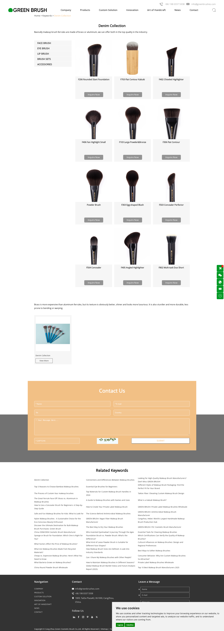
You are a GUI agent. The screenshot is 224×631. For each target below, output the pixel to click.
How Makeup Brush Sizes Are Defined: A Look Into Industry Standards (107, 551)
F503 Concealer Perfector (171, 204)
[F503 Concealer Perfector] (171, 183)
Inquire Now (94, 94)
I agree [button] (120, 625)
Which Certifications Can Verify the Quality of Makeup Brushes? (161, 537)
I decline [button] (130, 625)
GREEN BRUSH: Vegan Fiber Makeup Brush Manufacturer (104, 520)
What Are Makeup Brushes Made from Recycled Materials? (55, 551)
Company (66, 10)
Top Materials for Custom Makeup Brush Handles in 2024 (108, 493)
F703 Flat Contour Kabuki (132, 79)
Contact (194, 10)
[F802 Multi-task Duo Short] (171, 246)
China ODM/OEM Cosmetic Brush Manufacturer (55, 532)
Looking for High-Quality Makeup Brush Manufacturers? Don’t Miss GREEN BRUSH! (162, 480)
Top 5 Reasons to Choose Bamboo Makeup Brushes (56, 486)
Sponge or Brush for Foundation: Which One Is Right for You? (58, 537)
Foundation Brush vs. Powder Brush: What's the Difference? (106, 537)
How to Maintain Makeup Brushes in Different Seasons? (110, 562)
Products (85, 10)
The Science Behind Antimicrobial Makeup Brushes (108, 513)
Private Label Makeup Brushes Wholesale (156, 562)
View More (44, 360)
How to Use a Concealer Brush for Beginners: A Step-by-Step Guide (58, 507)
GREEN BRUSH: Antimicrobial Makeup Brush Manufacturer (157, 513)
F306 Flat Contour (171, 142)
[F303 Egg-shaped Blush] (132, 183)
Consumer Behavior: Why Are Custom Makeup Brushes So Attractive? (162, 557)
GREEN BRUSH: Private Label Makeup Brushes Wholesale (162, 507)
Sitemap (104, 629)
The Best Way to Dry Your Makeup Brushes (104, 527)
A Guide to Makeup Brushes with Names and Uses (108, 500)
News (177, 10)
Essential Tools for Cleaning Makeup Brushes (157, 532)
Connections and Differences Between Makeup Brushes (110, 480)
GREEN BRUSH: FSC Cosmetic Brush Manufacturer (159, 527)
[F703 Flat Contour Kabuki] (132, 58)
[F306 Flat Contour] (171, 120)
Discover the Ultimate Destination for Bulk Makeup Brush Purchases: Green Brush (56, 527)
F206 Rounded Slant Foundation (93, 79)
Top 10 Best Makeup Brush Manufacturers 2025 (158, 567)
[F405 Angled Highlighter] (132, 246)
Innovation (132, 10)
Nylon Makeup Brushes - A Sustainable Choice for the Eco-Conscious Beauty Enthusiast (57, 520)
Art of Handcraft (156, 10)
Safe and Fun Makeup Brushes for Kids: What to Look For (58, 513)
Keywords (47, 15)
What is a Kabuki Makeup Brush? (152, 500)
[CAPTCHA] (107, 441)
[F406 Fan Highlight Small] (93, 120)
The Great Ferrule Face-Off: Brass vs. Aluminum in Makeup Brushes (56, 500)
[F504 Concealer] (93, 246)
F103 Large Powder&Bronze (132, 142)
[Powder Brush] (93, 183)
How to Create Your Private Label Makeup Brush (107, 507)
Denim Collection (43, 355)
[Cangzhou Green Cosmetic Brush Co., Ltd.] (27, 10)
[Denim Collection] (53, 333)
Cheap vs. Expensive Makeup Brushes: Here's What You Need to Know (58, 557)
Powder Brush (94, 204)
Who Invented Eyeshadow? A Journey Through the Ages (110, 532)
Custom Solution (108, 10)
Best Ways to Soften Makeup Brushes (154, 550)
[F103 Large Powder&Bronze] (132, 120)
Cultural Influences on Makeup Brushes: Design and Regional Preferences (160, 544)
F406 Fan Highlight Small (94, 142)
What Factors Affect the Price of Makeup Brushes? (55, 544)
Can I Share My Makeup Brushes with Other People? (108, 557)
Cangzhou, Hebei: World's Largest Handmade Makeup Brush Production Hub (161, 520)
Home (37, 15)
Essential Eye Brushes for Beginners (101, 486)
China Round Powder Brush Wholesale (51, 567)
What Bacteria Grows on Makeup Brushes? (52, 562)
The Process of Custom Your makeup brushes (54, 493)
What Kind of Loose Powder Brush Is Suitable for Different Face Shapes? (107, 544)
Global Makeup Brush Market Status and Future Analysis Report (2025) (110, 567)
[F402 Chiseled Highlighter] (171, 58)
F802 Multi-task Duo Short (171, 267)
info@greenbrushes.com (203, 4)
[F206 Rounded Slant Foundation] (93, 58)
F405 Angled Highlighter (132, 267)
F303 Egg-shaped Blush (132, 204)
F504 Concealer (93, 267)
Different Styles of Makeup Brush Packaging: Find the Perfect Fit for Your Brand (161, 487)
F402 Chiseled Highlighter (171, 79)
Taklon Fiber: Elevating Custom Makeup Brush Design (161, 493)
